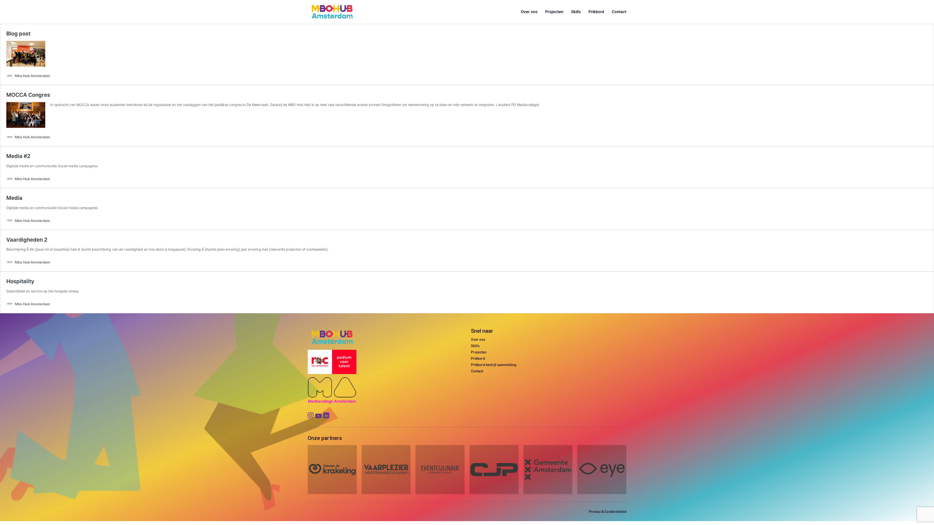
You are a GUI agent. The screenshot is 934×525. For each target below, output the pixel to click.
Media (14, 198)
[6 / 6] (601, 469)
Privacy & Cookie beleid (607, 511)
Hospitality (20, 281)
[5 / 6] (548, 469)
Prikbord (596, 12)
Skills (576, 12)
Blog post (18, 33)
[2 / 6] (386, 469)
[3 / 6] (440, 469)
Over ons (529, 12)
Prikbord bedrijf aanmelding (493, 365)
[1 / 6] (332, 469)
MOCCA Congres (28, 95)
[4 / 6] (494, 469)
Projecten (554, 12)
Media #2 (18, 156)
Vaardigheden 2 (26, 239)
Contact (619, 12)
